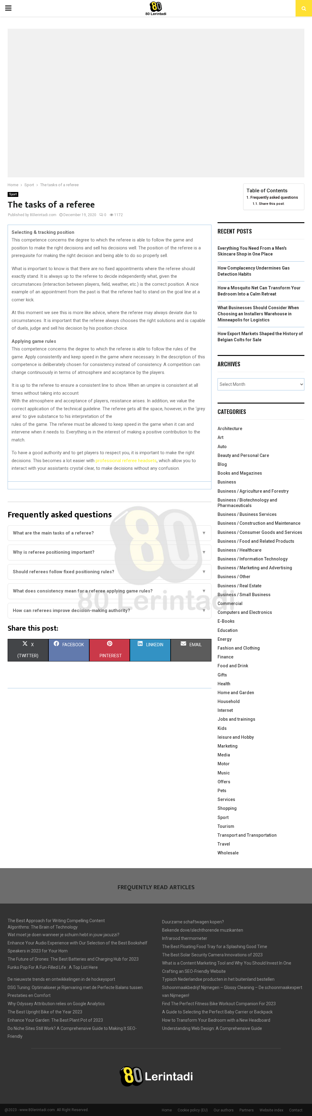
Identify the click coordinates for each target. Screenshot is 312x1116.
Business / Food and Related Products (256, 541)
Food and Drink (233, 665)
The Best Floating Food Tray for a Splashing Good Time (214, 946)
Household (229, 701)
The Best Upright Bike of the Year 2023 (45, 1011)
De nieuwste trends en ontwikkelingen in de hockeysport (61, 979)
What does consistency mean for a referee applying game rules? (109, 591)
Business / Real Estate (239, 585)
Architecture (230, 428)
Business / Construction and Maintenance (259, 523)
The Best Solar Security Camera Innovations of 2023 (212, 954)
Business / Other (234, 576)
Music (224, 772)
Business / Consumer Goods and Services (260, 532)
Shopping (227, 808)
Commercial (230, 603)
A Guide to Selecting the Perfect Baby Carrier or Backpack (217, 1011)
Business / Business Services (247, 514)
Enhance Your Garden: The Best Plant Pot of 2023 (55, 1020)
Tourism (226, 826)
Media (224, 754)
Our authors (224, 1110)
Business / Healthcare (239, 550)
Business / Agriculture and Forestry (253, 491)
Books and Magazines (240, 473)
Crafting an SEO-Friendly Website (194, 971)
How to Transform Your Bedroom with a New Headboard (216, 1020)
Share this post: (271, 203)
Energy (225, 639)
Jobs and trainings (236, 719)
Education (228, 630)
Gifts (222, 674)
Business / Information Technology (253, 558)
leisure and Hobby (236, 737)
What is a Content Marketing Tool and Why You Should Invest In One (226, 963)
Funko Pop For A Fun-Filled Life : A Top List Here (53, 967)
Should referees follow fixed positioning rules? (109, 571)
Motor (224, 763)
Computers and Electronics (245, 612)
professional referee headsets (126, 460)
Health (224, 683)
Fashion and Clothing (239, 648)
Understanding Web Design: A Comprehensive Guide (212, 1028)
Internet (225, 710)
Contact (296, 1110)
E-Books (226, 621)
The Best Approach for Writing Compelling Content (56, 920)
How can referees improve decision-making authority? (109, 610)
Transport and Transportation (247, 835)
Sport (13, 194)
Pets (222, 790)
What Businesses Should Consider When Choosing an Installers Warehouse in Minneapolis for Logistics (258, 313)
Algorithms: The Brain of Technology (43, 927)
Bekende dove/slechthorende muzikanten (202, 930)
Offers (224, 781)
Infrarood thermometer (184, 938)
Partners (246, 1110)
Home (167, 1110)
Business (227, 482)
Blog (222, 464)
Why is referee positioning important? (109, 552)
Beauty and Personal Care (243, 455)
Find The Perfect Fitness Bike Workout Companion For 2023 (219, 1003)
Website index (271, 1110)
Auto (222, 446)
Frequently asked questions (274, 197)
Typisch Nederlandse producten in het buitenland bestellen (218, 979)
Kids (222, 728)
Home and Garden (236, 692)
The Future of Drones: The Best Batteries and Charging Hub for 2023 (73, 959)
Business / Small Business (244, 594)
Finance (225, 656)
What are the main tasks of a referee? (109, 533)
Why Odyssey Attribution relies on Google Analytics (56, 1003)
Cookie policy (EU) (193, 1110)
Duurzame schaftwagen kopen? (193, 921)
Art (220, 437)
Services (226, 799)
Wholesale (228, 852)
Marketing (228, 746)
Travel (224, 844)
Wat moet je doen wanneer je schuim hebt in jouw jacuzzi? (63, 934)
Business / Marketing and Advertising (255, 567)
